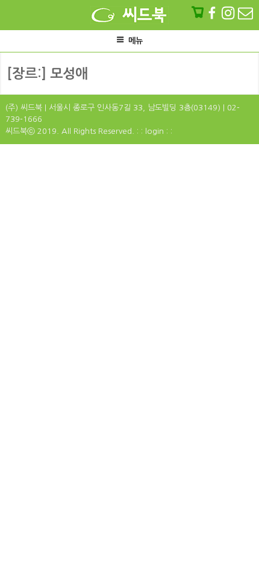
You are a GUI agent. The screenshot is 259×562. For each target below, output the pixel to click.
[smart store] (199, 12)
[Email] (245, 12)
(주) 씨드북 (23, 108)
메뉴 (135, 41)
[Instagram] (229, 12)
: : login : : (154, 131)
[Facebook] (213, 12)
